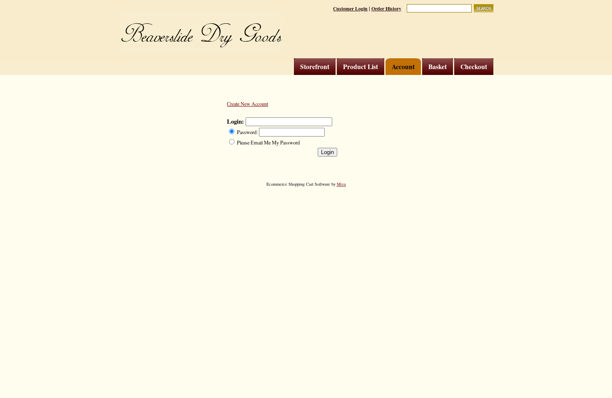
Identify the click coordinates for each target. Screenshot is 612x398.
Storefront (314, 66)
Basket (437, 66)
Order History (386, 8)
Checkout (473, 66)
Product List (360, 66)
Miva (341, 184)
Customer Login (350, 8)
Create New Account (247, 103)
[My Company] (201, 32)
